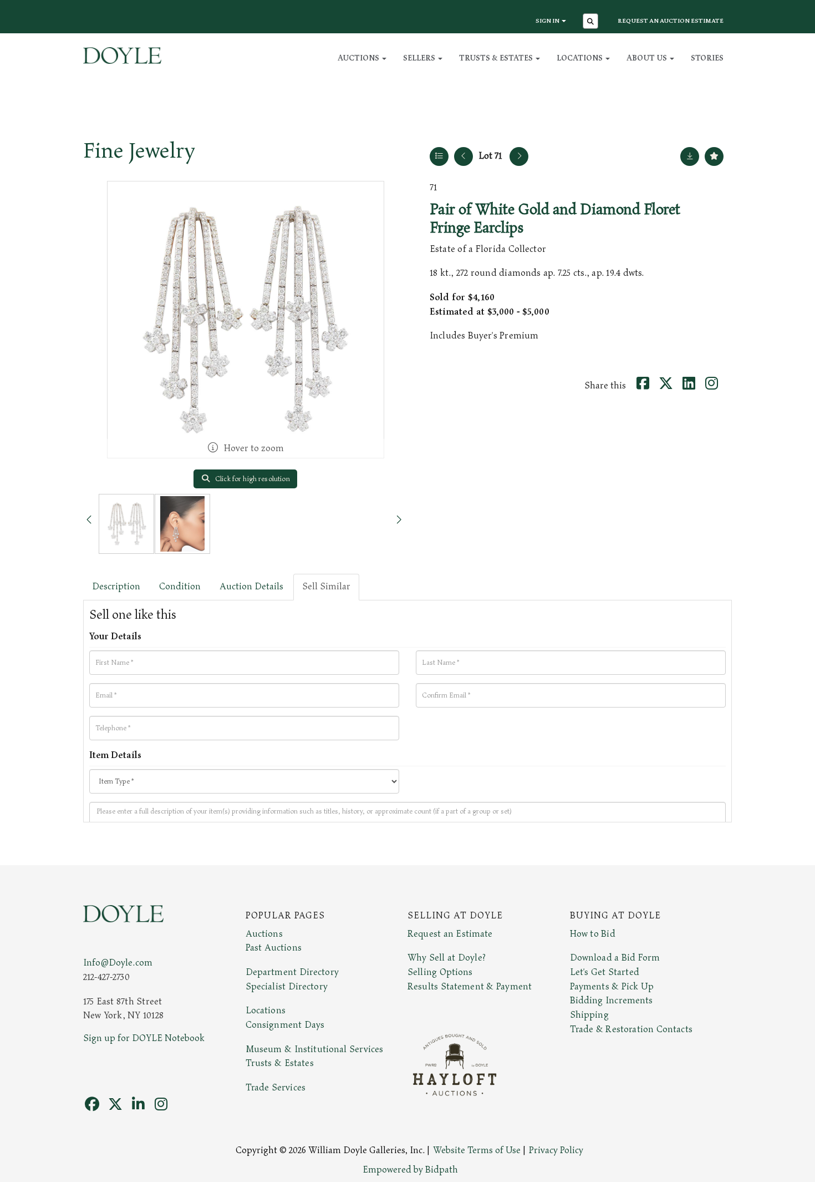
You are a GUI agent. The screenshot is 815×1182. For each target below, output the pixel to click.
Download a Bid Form (615, 957)
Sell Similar (326, 586)
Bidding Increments (611, 1000)
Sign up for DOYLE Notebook (144, 1038)
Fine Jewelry (139, 151)
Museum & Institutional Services (315, 1049)
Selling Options (440, 972)
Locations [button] (580, 58)
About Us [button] (647, 58)
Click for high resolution (251, 478)
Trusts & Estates (280, 1063)
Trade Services (276, 1087)
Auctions (264, 933)
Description (116, 586)
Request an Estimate (450, 933)
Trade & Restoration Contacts (631, 1029)
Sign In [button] (548, 20)
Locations (266, 1010)
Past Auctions (274, 947)
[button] (591, 22)
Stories (707, 58)
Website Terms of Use (477, 1150)
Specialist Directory (287, 986)
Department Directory (292, 972)
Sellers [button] (420, 58)
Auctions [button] (359, 58)
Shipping (589, 1015)
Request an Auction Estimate (671, 20)
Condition (180, 586)
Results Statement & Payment (469, 986)
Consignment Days (285, 1025)
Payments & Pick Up (612, 986)
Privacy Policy (556, 1150)
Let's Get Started (604, 972)
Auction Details (251, 586)
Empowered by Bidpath (410, 1169)
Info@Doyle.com (117, 962)
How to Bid (592, 933)
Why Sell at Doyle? (446, 957)
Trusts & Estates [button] (496, 58)
